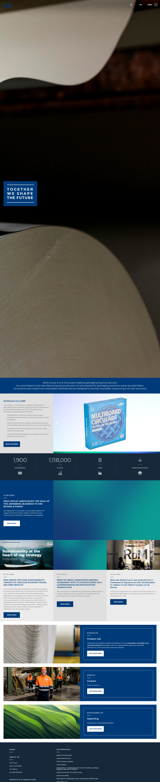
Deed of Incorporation (64, 755)
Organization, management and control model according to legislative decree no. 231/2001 (77, 768)
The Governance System (65, 761)
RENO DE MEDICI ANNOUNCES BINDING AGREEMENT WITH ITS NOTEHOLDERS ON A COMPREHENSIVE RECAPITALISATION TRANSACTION (79, 584)
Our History (13, 769)
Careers (91, 681)
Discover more (95, 653)
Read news (11, 523)
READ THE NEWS (12, 444)
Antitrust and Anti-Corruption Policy (69, 772)
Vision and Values (15, 766)
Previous (57, 423)
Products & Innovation (22, 779)
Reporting (93, 718)
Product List (94, 639)
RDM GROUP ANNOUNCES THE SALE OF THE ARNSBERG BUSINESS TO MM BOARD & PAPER (27, 504)
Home (12, 749)
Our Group (13, 763)
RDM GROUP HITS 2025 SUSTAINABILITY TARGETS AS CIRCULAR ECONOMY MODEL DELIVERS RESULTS (25, 582)
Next (156, 423)
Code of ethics (61, 765)
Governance (63, 749)
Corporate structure (63, 758)
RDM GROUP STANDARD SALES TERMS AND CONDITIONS (77, 779)
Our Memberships (15, 772)
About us (14, 757)
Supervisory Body (62, 775)
